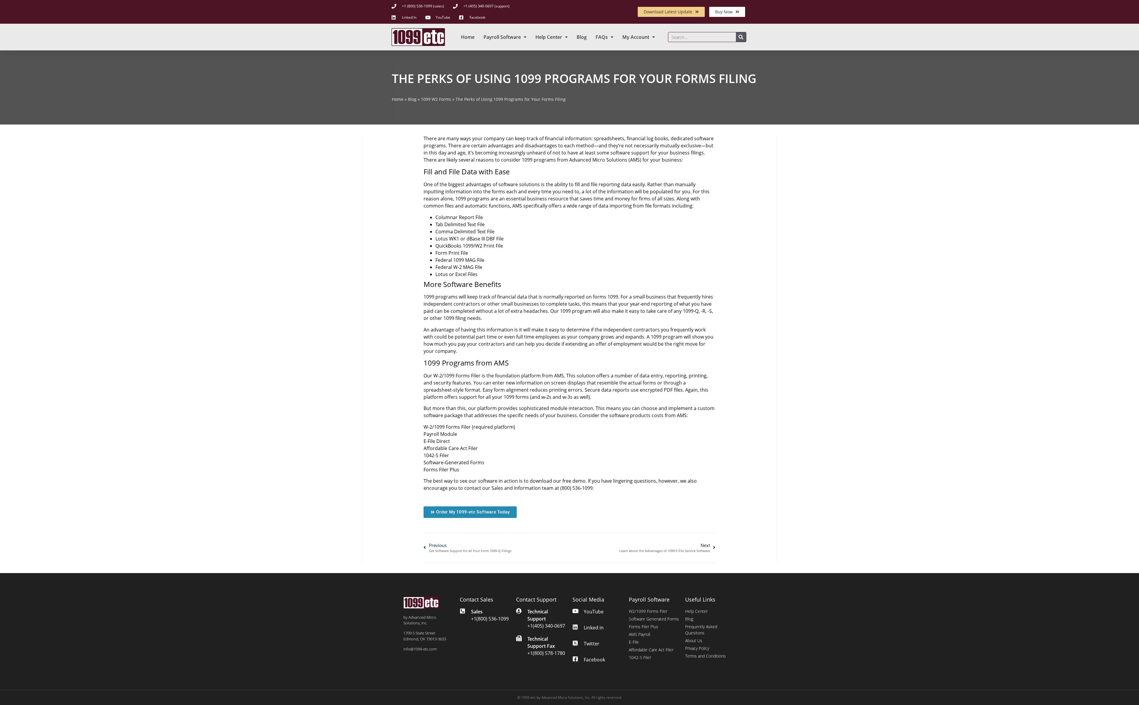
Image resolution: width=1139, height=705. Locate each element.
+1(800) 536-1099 (490, 618)
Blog (582, 37)
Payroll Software (502, 37)
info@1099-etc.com (420, 649)
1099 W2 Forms (436, 99)
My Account (635, 37)
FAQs (602, 37)
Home (468, 37)
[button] (470, 512)
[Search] (741, 37)
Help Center (548, 37)
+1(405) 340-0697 (546, 626)
